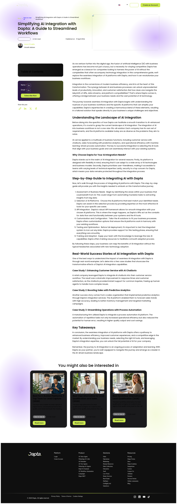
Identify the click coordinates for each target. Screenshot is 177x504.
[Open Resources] (95, 5)
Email (23, 90)
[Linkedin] (139, 497)
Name (23, 85)
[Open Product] (72, 5)
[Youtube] (144, 497)
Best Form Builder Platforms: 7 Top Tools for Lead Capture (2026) (48, 398)
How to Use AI (27, 18)
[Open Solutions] (83, 5)
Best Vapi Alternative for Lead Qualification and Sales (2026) (88, 398)
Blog (19, 18)
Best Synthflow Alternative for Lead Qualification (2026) (128, 397)
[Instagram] (135, 497)
